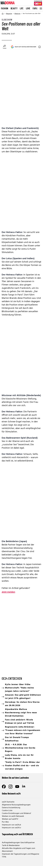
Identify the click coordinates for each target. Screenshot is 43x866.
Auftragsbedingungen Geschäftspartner (18, 842)
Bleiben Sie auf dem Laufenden (15, 777)
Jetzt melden (8, 592)
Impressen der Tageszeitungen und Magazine (20, 854)
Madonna (17, 14)
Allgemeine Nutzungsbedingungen (16, 804)
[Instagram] (10, 786)
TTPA (4, 856)
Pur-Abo (5, 822)
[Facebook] (4, 786)
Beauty (14, 8)
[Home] (3, 14)
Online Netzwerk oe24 (11, 793)
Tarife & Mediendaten (11, 845)
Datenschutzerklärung (11, 807)
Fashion (4, 8)
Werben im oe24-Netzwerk (13, 816)
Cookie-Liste (7, 810)
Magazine (9, 14)
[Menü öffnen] (40, 8)
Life (22, 8)
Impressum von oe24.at (11, 824)
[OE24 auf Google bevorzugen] (39, 46)
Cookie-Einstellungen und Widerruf (16, 813)
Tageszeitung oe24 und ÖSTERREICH (17, 834)
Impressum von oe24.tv (11, 827)
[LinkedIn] (24, 786)
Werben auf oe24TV (10, 819)
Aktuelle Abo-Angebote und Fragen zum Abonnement (18, 850)
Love (28, 8)
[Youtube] (17, 786)
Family (35, 8)
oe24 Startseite (8, 802)
